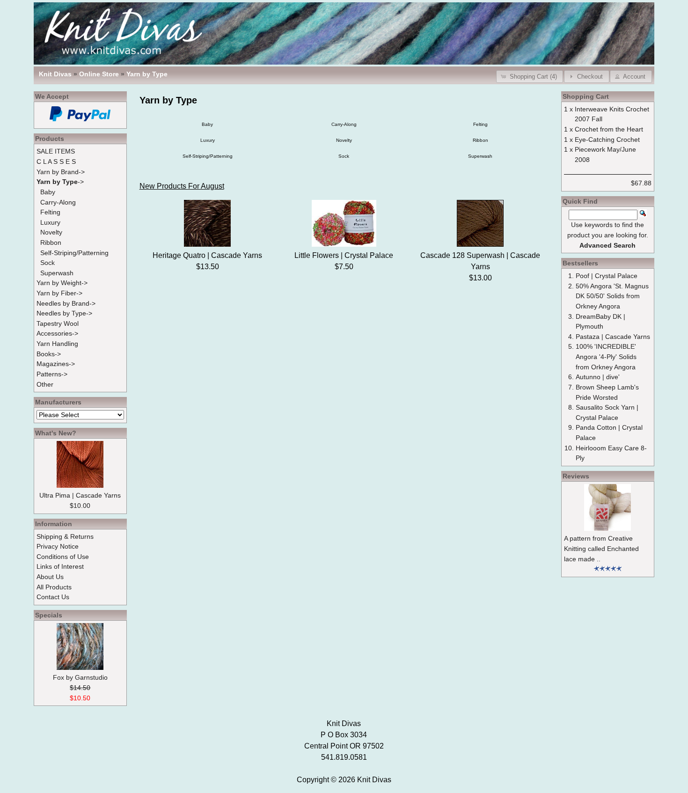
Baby (207, 124)
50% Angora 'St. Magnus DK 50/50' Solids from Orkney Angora (612, 296)
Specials (48, 615)
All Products (54, 587)
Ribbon (480, 140)
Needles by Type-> (64, 313)
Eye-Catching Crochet (607, 139)
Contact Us (53, 597)
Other (45, 384)
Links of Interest (60, 566)
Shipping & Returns (65, 536)
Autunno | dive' (598, 377)
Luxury (207, 140)
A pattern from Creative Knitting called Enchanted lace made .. (601, 548)
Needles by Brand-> (66, 303)
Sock (343, 156)
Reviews (576, 476)
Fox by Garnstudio (80, 677)
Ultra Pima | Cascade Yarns (80, 495)
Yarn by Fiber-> (59, 293)
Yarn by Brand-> (61, 172)
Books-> (49, 354)
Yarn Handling (57, 343)
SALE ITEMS (56, 151)
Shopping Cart (586, 96)
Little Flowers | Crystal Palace (343, 255)
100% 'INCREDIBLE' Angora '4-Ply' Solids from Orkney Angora (606, 356)
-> (60, 181)
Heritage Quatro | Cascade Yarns (207, 255)
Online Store (99, 74)
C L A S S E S (56, 161)
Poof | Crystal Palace (606, 275)
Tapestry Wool (58, 323)
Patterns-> (52, 374)
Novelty (344, 140)
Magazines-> (56, 363)
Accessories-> (57, 333)
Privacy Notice (58, 546)
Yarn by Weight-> (62, 282)
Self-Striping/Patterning (208, 156)
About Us (50, 576)
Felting (480, 124)
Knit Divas (374, 780)
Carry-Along (344, 124)
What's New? (55, 433)
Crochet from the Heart (609, 129)
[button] (529, 76)
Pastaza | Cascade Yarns (613, 336)
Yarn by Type (147, 74)
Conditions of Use (63, 556)
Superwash (480, 156)
